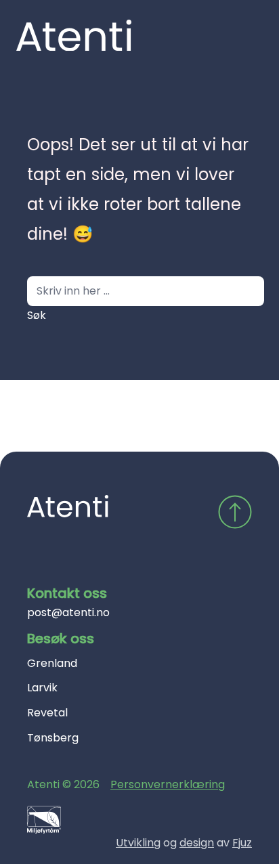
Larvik (42, 687)
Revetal (47, 712)
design (196, 842)
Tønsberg (53, 738)
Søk (36, 315)
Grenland (52, 663)
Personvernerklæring (167, 784)
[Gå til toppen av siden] (235, 512)
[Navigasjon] (241, 35)
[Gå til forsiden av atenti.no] (67, 506)
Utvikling (138, 842)
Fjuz (242, 842)
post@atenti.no (68, 612)
